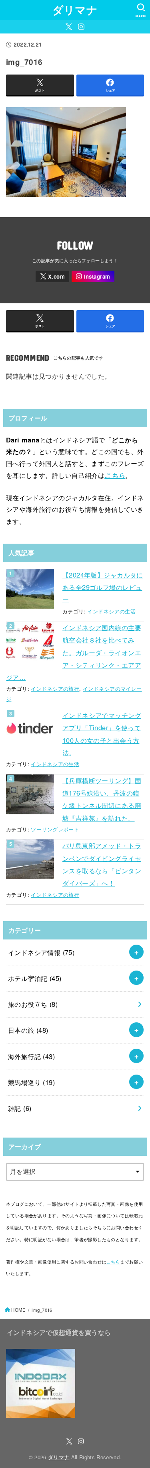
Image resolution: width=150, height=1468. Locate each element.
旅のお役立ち (33, 1004)
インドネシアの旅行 (55, 688)
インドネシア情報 (41, 952)
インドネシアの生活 (111, 611)
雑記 (20, 1108)
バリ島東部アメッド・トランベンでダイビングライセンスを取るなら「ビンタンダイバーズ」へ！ (101, 864)
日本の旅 (28, 1030)
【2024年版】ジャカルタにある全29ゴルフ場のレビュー (102, 587)
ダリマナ (75, 9)
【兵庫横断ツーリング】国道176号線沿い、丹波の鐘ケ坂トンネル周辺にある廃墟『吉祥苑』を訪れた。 (101, 799)
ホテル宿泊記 (35, 978)
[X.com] (68, 26)
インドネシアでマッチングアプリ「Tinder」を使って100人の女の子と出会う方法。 (101, 733)
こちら (114, 475)
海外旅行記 (31, 1056)
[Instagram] (81, 26)
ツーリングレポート (55, 829)
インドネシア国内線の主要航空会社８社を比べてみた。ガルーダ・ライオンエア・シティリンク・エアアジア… (73, 652)
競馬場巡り (31, 1082)
